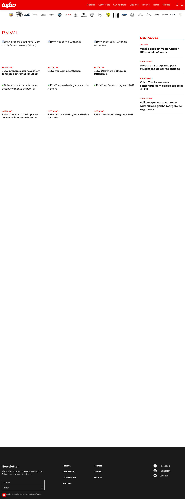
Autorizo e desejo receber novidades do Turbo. (23, 494)
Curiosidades (119, 4)
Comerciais (104, 4)
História (91, 4)
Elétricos (134, 4)
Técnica (146, 4)
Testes (156, 4)
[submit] (42, 487)
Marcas (166, 4)
